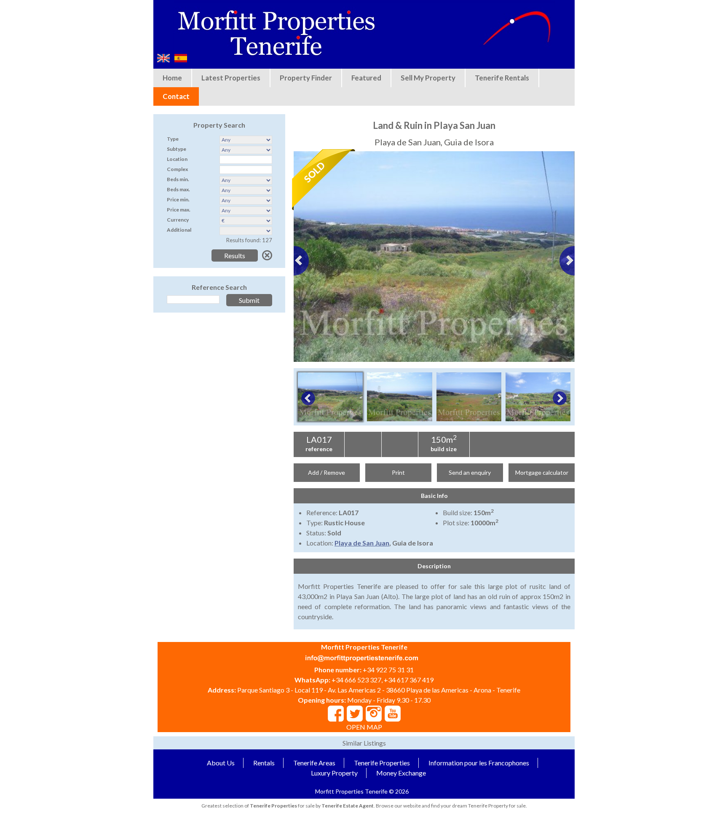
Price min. (178, 199)
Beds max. (178, 189)
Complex (177, 169)
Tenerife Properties (382, 763)
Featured (366, 77)
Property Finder (306, 77)
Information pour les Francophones (478, 763)
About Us (221, 763)
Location (177, 159)
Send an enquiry (470, 472)
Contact (176, 96)
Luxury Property (334, 773)
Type (173, 139)
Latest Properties (230, 77)
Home (172, 77)
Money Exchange (401, 773)
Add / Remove (326, 472)
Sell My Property (428, 77)
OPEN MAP (364, 727)
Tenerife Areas (314, 763)
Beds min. (178, 179)
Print (398, 472)
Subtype (176, 149)
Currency (178, 220)
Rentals (264, 763)
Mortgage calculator (541, 472)
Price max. (178, 209)
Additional (179, 230)
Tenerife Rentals (502, 77)
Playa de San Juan (362, 543)
